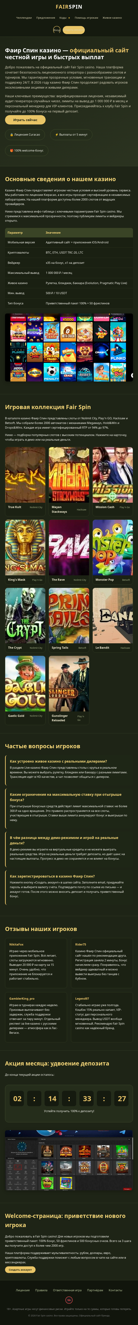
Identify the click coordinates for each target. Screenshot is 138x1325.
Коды (64, 17)
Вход (57, 30)
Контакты (115, 1290)
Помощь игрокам (86, 17)
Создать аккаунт (74, 29)
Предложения (45, 17)
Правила (41, 1290)
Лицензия (23, 1290)
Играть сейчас (25, 120)
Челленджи (24, 17)
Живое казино (112, 17)
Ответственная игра (67, 1290)
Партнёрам (95, 1290)
